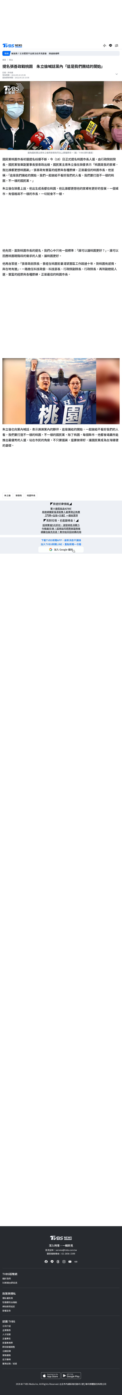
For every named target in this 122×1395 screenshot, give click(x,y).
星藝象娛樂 (7, 1342)
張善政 (19, 495)
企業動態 (6, 1330)
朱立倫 (7, 495)
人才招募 (6, 1334)
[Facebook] (46, 1262)
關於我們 (6, 1278)
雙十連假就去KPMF (61, 508)
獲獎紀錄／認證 (9, 1363)
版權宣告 (6, 1310)
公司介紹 (6, 1325)
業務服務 (6, 1355)
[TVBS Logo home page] (12, 45)
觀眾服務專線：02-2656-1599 (61, 1253)
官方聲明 (6, 1359)
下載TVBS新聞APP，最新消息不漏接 (61, 540)
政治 (11, 59)
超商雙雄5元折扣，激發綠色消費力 (61, 525)
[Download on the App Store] (50, 1375)
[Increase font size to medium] (104, 45)
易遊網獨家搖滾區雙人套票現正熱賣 (61, 512)
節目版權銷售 (8, 1346)
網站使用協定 (8, 1306)
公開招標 (6, 1351)
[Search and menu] (116, 45)
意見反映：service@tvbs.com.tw (61, 1250)
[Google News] (76, 1262)
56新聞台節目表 (9, 1282)
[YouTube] (70, 1262)
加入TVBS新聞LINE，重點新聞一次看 (61, 544)
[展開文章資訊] (117, 74)
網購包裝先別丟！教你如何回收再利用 (61, 532)
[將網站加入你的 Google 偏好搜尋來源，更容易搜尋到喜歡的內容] (61, 550)
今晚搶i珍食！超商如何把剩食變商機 (61, 528)
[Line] (52, 1262)
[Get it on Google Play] (71, 1375)
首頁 (4, 59)
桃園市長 (31, 495)
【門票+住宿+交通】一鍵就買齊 (61, 515)
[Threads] (58, 1262)
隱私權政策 (7, 1298)
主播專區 (6, 1338)
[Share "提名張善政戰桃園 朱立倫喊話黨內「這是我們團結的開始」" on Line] (111, 45)
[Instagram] (64, 1262)
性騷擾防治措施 (9, 1302)
